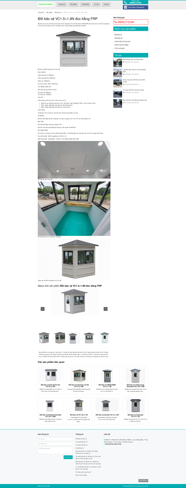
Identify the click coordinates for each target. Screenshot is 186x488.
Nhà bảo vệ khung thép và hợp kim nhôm (97, 356)
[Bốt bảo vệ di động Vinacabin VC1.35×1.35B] (50, 405)
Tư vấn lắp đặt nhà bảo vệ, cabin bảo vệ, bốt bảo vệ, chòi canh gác (88, 468)
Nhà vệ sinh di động (121, 45)
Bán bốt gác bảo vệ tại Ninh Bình (133, 59)
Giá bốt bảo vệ (80, 448)
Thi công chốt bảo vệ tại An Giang (133, 90)
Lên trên (142, 480)
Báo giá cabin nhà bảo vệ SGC (95, 352)
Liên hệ (106, 4)
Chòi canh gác (120, 48)
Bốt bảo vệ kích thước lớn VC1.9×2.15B (50, 386)
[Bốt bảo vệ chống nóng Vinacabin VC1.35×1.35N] (135, 375)
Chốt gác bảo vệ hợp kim (67, 356)
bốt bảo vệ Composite (49, 237)
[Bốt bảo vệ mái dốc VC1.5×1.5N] (107, 405)
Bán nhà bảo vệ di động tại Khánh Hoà (135, 100)
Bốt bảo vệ (41, 23)
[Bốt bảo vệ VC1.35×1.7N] (78, 405)
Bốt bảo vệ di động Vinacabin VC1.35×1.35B (50, 416)
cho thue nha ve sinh (141, 486)
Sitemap (40, 486)
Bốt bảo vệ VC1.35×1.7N (79, 415)
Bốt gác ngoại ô (77, 354)
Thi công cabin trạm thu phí (83, 472)
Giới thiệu (47, 486)
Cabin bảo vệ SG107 (87, 354)
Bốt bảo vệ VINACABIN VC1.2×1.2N (107, 386)
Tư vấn (96, 4)
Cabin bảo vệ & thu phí (122, 41)
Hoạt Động (85, 4)
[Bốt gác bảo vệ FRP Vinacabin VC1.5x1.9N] (74, 301)
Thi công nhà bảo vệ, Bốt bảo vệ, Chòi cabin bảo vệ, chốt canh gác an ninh (88, 457)
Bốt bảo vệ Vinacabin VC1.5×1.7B (135, 416)
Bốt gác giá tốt (68, 354)
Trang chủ (62, 4)
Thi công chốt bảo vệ (81, 445)
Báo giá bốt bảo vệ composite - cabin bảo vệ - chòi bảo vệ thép (55, 352)
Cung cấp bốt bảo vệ (81, 442)
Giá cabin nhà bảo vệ (80, 356)
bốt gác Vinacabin (48, 179)
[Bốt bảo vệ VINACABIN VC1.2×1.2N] (107, 375)
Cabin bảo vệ (41, 280)
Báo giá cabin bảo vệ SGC (80, 352)
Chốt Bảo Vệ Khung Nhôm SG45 (51, 356)
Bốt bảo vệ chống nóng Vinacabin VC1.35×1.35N (135, 386)
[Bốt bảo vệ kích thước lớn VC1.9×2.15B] (50, 375)
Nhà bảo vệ (119, 38)
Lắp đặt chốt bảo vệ (81, 439)
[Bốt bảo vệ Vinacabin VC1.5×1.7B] (135, 405)
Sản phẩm (73, 4)
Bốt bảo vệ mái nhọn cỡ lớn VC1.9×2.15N (79, 386)
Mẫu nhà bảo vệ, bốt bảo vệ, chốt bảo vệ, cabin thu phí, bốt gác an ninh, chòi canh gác (88, 462)
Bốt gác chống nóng (58, 354)
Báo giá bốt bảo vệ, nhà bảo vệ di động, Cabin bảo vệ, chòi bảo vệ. (87, 452)
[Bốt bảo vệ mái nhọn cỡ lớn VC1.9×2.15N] (78, 375)
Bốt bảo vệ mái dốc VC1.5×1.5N (107, 415)
